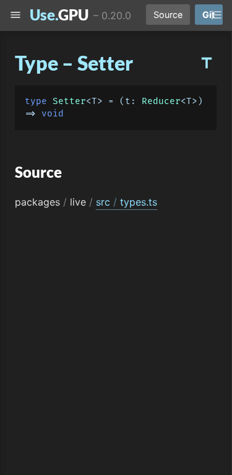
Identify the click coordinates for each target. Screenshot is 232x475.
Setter (69, 101)
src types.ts (126, 202)
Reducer (161, 101)
